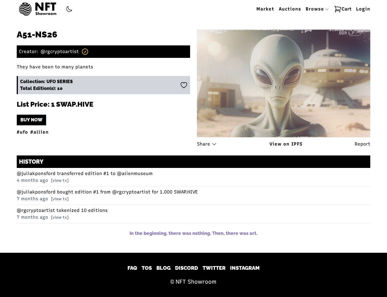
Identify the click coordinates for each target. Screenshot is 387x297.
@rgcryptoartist (60, 51)
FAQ (132, 268)
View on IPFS (286, 144)
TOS (147, 268)
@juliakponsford (36, 173)
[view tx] (60, 180)
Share (203, 144)
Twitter (214, 268)
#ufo (22, 132)
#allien (39, 132)
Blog (163, 268)
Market (265, 9)
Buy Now (31, 120)
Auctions (290, 9)
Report (362, 144)
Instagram (245, 268)
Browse (316, 9)
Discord (186, 268)
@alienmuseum (135, 173)
